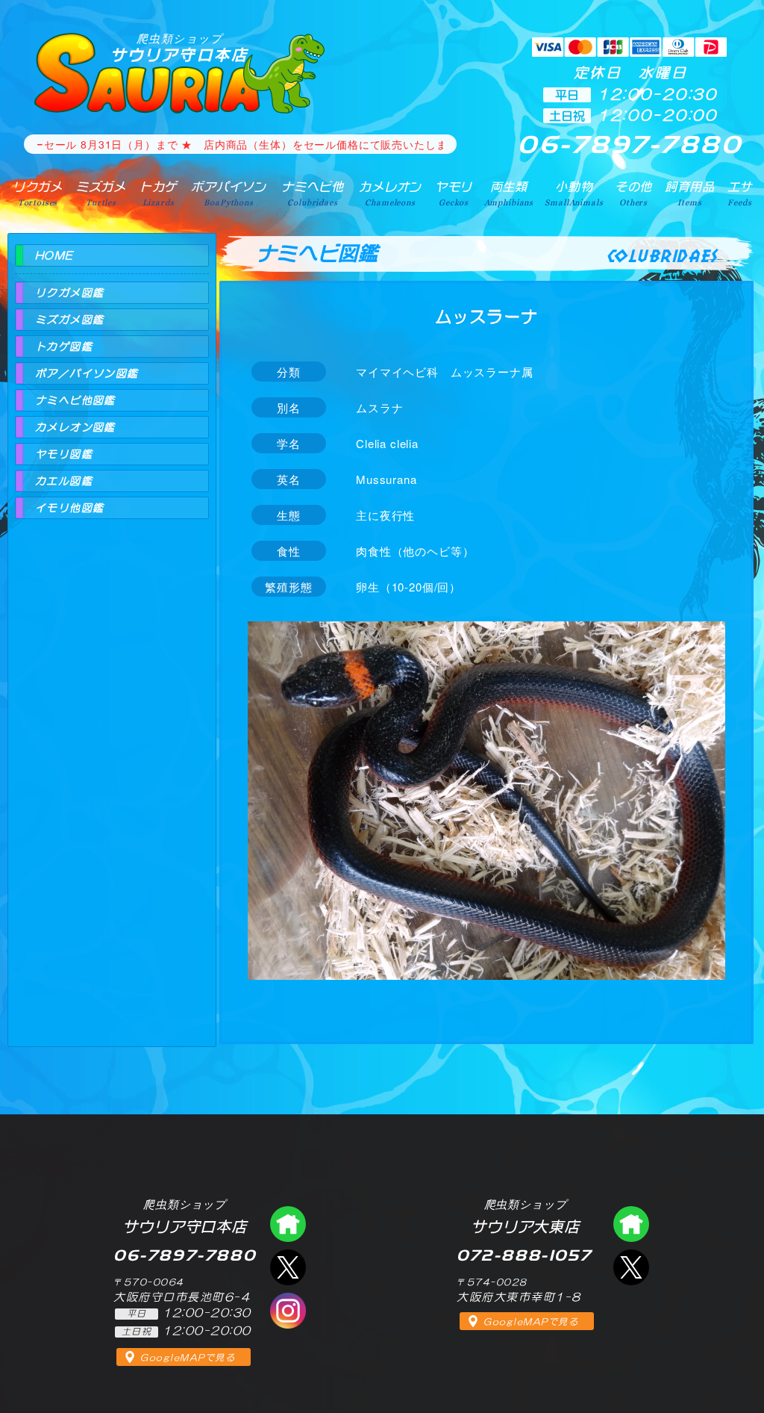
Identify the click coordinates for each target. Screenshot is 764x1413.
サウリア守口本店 (179, 47)
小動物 (574, 193)
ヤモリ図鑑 (64, 454)
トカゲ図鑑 (64, 346)
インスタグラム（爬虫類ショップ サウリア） (288, 1311)
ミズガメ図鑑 (69, 319)
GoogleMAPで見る (187, 1357)
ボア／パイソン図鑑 (87, 373)
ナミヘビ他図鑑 (75, 400)
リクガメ (38, 193)
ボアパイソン (228, 193)
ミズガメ (101, 193)
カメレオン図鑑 (75, 427)
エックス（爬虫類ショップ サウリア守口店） (288, 1267)
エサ (740, 193)
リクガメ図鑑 (69, 293)
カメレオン (390, 193)
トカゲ (159, 193)
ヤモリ (454, 193)
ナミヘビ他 (312, 193)
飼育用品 (690, 193)
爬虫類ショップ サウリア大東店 (631, 1224)
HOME (54, 255)
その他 (634, 193)
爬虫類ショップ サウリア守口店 (288, 1224)
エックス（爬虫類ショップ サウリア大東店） (631, 1267)
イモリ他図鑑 (69, 508)
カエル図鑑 (64, 481)
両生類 (508, 193)
